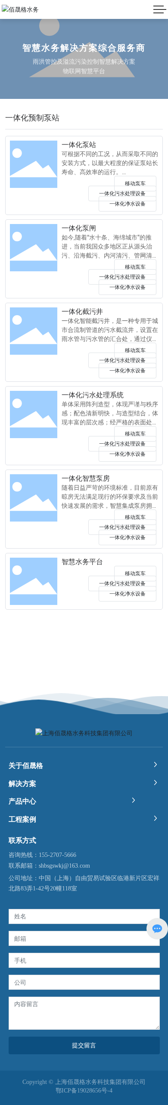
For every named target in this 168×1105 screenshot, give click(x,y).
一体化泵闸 (79, 228)
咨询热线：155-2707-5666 (42, 855)
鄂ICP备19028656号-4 (84, 1091)
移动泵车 (135, 184)
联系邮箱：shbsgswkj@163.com (49, 866)
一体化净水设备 (127, 204)
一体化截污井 (82, 311)
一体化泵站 (79, 144)
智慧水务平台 (82, 561)
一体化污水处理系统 (93, 395)
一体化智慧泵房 (86, 478)
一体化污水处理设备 (122, 193)
